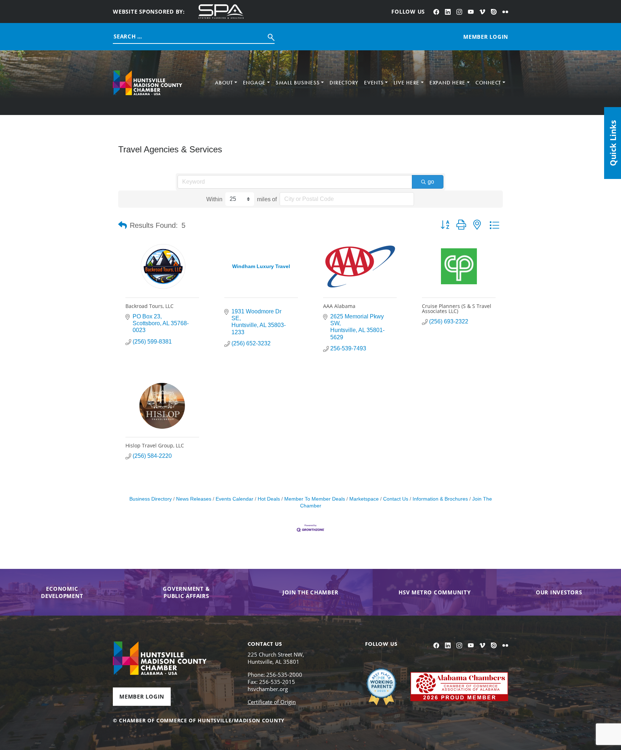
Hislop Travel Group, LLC (154, 445)
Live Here (406, 82)
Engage (254, 82)
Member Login (141, 696)
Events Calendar (234, 499)
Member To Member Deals (314, 499)
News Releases (193, 499)
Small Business (298, 82)
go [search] (431, 182)
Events (374, 82)
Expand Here (447, 82)
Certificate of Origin (272, 701)
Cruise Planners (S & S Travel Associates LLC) (456, 308)
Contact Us (395, 499)
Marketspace (364, 499)
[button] (122, 225)
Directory (344, 82)
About (224, 82)
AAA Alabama (339, 306)
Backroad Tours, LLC (149, 306)
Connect (488, 82)
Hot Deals (269, 499)
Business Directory (150, 499)
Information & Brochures (440, 499)
